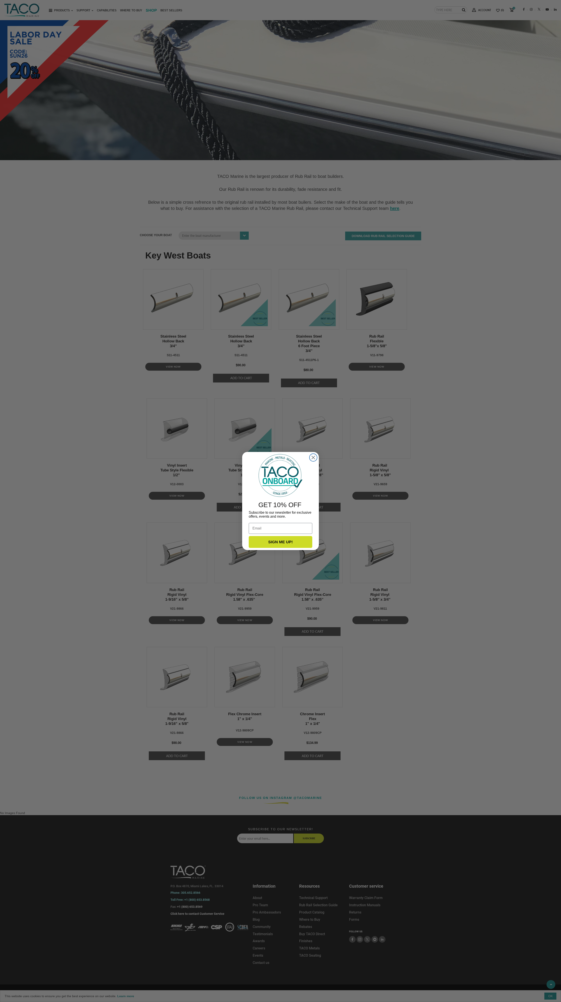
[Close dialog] (313, 457)
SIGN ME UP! (280, 542)
